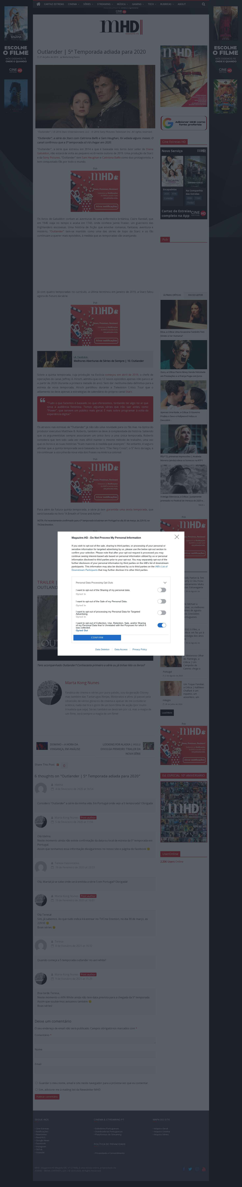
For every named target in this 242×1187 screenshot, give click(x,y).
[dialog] (121, 594)
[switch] (162, 590)
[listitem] (121, 582)
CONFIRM (97, 637)
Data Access (121, 649)
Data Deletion (102, 649)
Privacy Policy (140, 649)
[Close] (178, 538)
